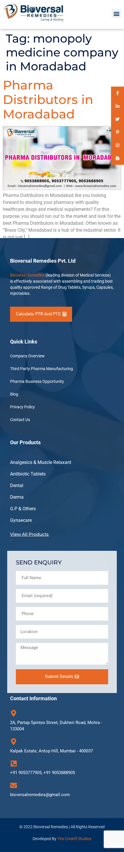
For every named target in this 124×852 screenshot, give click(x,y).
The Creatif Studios (74, 838)
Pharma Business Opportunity (37, 381)
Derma (17, 497)
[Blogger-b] (117, 158)
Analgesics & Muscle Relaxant (40, 462)
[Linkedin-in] (117, 106)
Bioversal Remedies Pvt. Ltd (43, 261)
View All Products (29, 534)
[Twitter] (117, 119)
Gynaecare (21, 520)
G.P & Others (23, 508)
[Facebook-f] (117, 93)
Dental (16, 485)
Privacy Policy (22, 407)
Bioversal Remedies (27, 275)
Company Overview (27, 356)
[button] (116, 13)
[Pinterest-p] (117, 132)
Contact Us (20, 419)
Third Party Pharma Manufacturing (41, 368)
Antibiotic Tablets (28, 474)
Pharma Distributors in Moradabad (48, 99)
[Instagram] (117, 145)
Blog (14, 394)
